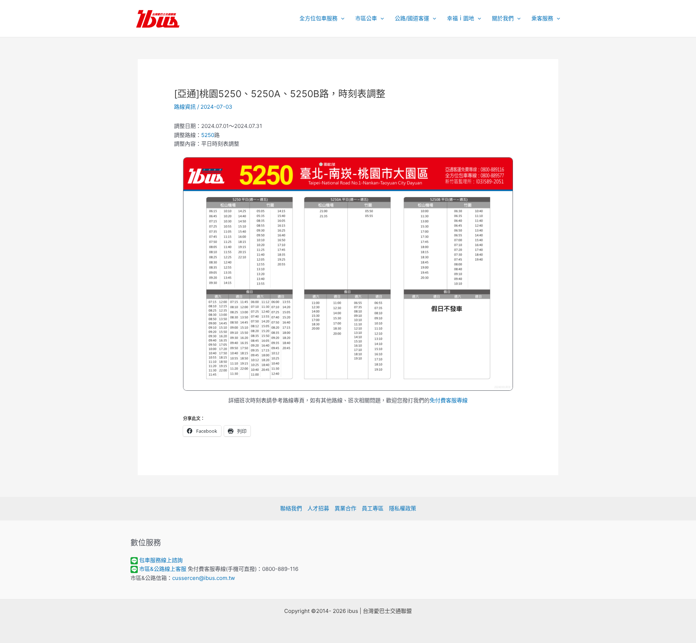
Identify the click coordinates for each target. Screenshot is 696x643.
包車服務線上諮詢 (161, 560)
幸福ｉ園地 (460, 18)
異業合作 (345, 508)
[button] (340, 18)
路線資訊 (185, 106)
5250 (207, 135)
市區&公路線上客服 (162, 568)
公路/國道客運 (412, 18)
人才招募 (318, 508)
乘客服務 (542, 18)
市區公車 (366, 18)
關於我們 (503, 18)
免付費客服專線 (449, 400)
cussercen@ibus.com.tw (203, 577)
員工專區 (373, 508)
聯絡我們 (291, 508)
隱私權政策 (402, 508)
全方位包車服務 (318, 18)
